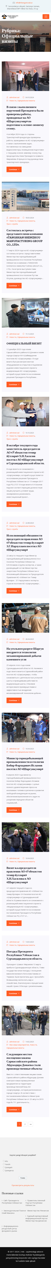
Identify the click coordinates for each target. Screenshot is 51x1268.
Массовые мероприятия (19, 1045)
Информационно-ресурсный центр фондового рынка (10, 1228)
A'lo (6, 1161)
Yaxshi (7, 1164)
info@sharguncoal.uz (24, 2)
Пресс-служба (12, 224)
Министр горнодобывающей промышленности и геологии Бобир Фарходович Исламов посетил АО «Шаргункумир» (25, 764)
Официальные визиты (26, 100)
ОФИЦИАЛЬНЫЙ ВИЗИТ (24, 343)
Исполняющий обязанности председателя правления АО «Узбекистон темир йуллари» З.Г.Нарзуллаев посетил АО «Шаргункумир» (25, 542)
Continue (13, 169)
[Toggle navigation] (46, 16)
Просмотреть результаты (23, 1185)
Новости (12, 100)
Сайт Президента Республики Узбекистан (12, 1201)
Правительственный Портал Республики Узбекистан (35, 1202)
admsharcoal (14, 97)
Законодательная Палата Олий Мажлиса (13, 1211)
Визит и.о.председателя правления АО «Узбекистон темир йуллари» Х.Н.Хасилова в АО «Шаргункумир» (24, 875)
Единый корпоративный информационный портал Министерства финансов (37, 1218)
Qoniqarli (8, 1167)
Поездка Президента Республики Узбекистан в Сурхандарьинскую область (24, 955)
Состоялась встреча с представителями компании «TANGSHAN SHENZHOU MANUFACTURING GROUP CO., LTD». (25, 237)
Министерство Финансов (38, 1210)
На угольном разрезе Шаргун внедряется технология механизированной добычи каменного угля (25, 654)
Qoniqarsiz (9, 1170)
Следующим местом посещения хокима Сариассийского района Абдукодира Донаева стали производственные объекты (24, 1061)
